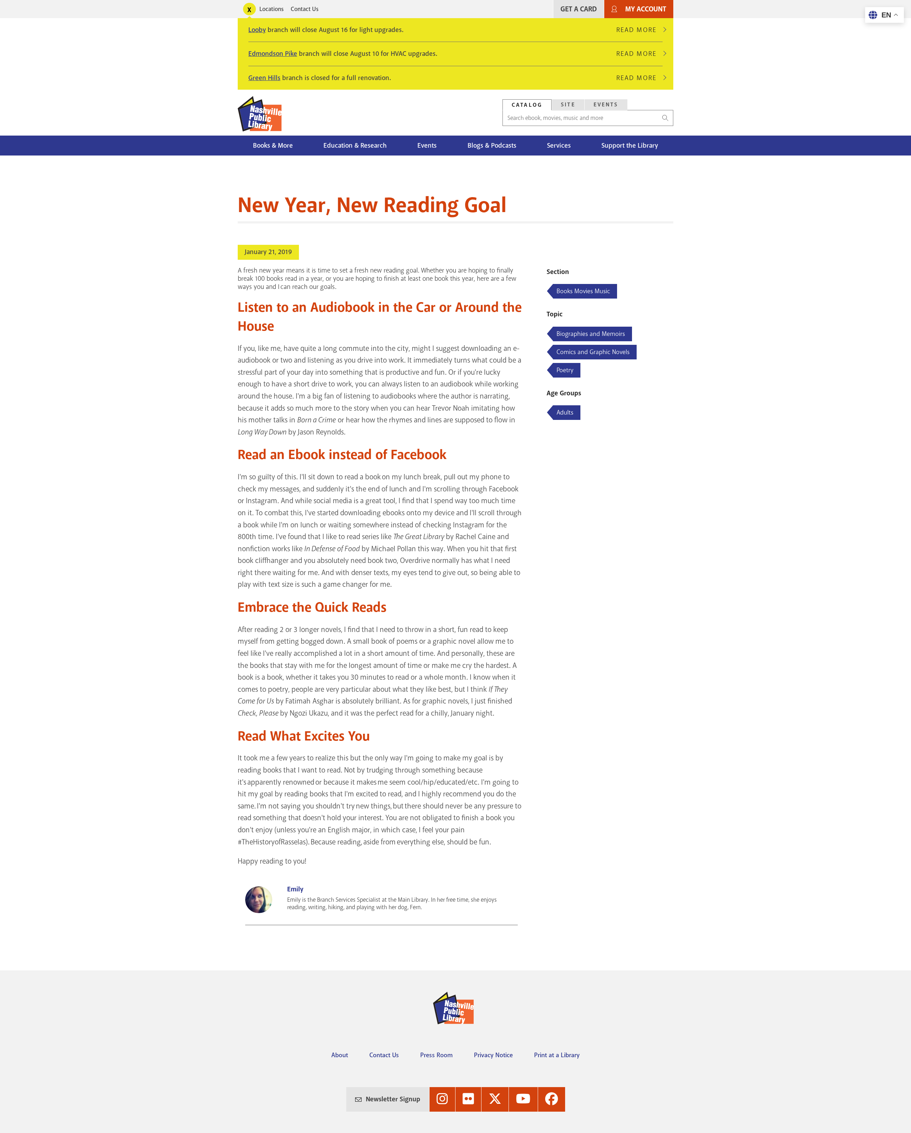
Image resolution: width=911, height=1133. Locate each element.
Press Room (436, 1055)
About (339, 1055)
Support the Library (629, 145)
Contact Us (304, 9)
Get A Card (578, 9)
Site (568, 104)
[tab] (527, 104)
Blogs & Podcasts (492, 145)
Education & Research (355, 145)
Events (606, 104)
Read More (639, 30)
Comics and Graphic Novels (593, 352)
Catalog (527, 105)
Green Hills (264, 78)
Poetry (565, 370)
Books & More (273, 145)
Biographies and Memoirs (591, 334)
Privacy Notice (493, 1055)
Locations (271, 9)
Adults (565, 412)
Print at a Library (557, 1055)
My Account (645, 9)
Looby (257, 30)
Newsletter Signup (393, 1099)
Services (559, 145)
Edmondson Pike (272, 53)
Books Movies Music (583, 291)
